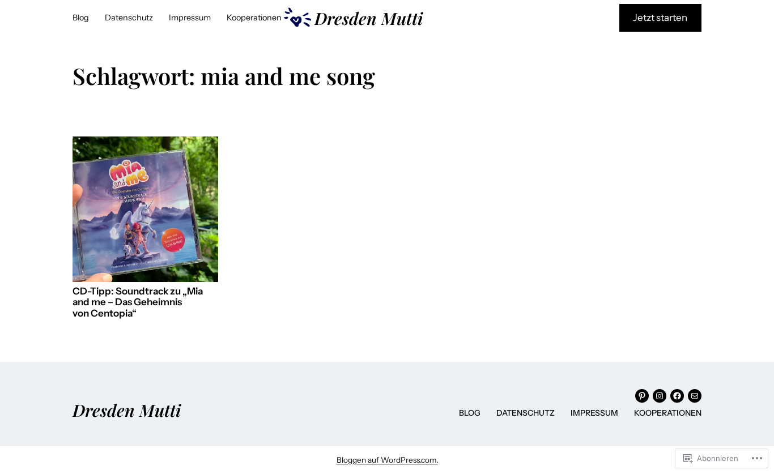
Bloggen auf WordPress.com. (387, 459)
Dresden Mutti (368, 18)
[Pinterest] (642, 396)
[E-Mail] (694, 396)
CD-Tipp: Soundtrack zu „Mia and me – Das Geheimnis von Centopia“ (138, 302)
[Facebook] (677, 396)
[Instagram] (659, 396)
